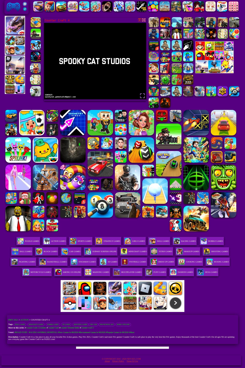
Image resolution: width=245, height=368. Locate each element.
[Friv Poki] (214, 50)
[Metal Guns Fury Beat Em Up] (36, 38)
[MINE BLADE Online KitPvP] (200, 38)
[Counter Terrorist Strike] (223, 27)
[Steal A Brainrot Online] (177, 61)
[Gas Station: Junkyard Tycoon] (165, 72)
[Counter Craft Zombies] (165, 27)
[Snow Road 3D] (165, 95)
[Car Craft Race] (119, 11)
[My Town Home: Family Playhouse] (154, 72)
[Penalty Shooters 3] (177, 72)
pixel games (20, 324)
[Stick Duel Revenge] (36, 61)
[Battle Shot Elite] (177, 50)
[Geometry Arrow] (188, 50)
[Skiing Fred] (84, 11)
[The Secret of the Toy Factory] (211, 38)
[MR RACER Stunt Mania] (38, 11)
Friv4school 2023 (107, 324)
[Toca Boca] (96, 11)
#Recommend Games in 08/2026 (92, 332)
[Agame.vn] (76, 311)
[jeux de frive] (161, 311)
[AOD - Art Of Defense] (188, 84)
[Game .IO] (15, 93)
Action (24, 320)
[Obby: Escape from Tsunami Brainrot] (211, 95)
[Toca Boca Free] (130, 11)
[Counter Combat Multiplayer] (234, 27)
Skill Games (163, 241)
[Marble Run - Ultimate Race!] (36, 27)
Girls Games (138, 241)
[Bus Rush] (50, 11)
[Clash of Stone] (165, 11)
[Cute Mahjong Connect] (36, 84)
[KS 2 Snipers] (36, 95)
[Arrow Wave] (142, 11)
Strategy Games (111, 241)
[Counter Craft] (200, 27)
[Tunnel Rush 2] (154, 61)
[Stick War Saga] (36, 50)
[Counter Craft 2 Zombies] (188, 27)
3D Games (66, 324)
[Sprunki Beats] (165, 61)
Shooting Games (81, 324)
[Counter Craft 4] (154, 27)
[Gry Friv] (15, 34)
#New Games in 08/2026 (68, 332)
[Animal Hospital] (36, 72)
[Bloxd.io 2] (199, 11)
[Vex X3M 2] (222, 11)
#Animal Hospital (47, 332)
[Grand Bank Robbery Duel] (200, 95)
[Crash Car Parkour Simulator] (187, 11)
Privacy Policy (118, 361)
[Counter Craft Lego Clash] (177, 27)
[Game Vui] (15, 54)
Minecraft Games (36, 324)
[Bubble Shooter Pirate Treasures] (234, 38)
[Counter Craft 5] (211, 27)
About (107, 361)
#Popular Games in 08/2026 (117, 332)
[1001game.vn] (115, 311)
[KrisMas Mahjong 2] (210, 11)
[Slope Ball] (188, 72)
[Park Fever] (188, 38)
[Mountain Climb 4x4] (154, 107)
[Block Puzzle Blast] (154, 95)
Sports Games (84, 241)
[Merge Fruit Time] (165, 84)
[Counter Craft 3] (154, 38)
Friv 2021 (13, 320)
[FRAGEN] (165, 107)
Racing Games (188, 241)
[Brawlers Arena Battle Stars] (223, 95)
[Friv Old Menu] (214, 60)
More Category (123, 324)
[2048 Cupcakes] (233, 11)
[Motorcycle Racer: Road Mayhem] (176, 11)
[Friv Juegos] (214, 72)
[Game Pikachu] (15, 74)
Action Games (58, 241)
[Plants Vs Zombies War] (177, 84)
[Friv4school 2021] (25, 5)
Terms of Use (132, 361)
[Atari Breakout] (154, 50)
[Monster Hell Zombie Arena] (107, 11)
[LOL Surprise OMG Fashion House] (73, 11)
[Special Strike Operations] (154, 84)
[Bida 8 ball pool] (234, 95)
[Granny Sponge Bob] (177, 38)
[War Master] (188, 61)
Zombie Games (53, 324)
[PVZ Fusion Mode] (177, 95)
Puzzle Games (32, 241)
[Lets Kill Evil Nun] (165, 38)
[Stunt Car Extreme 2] (61, 11)
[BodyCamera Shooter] (165, 50)
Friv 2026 (93, 324)
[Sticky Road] (188, 95)
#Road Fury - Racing (25, 332)
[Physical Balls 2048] (153, 11)
